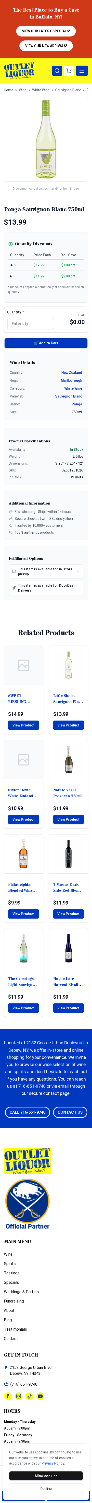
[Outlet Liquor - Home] (28, 70)
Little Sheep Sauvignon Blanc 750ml (68, 699)
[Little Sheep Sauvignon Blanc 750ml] (68, 665)
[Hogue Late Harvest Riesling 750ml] (68, 948)
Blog (8, 1320)
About (9, 1310)
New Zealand (71, 373)
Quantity (15, 312)
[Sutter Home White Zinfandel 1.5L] (23, 759)
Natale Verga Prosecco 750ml (67, 793)
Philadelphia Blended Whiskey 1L (23, 887)
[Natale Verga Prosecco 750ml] (68, 759)
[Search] (57, 71)
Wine (22, 90)
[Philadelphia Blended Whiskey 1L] (23, 853)
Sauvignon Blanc (68, 90)
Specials (11, 1282)
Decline (46, 1489)
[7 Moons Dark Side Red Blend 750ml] (68, 853)
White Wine (41, 90)
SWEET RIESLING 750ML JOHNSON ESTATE (17, 699)
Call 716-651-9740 (27, 1112)
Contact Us (70, 1112)
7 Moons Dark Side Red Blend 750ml (67, 887)
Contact (11, 1338)
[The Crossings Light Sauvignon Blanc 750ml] (23, 948)
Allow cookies (46, 1476)
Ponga (77, 404)
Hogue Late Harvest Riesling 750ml (68, 982)
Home (8, 90)
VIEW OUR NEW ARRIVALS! (46, 46)
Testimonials (15, 1329)
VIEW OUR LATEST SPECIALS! (46, 31)
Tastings (12, 1273)
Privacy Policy (52, 1463)
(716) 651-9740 (23, 1384)
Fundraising (14, 1301)
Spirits (10, 1263)
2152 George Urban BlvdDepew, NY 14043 (31, 1370)
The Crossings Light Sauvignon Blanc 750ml (22, 982)
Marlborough (71, 380)
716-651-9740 (32, 1086)
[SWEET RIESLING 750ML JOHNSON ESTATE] (23, 665)
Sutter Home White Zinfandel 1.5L (22, 793)
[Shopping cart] (69, 71)
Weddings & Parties (21, 1291)
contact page (56, 1093)
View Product (24, 725)
